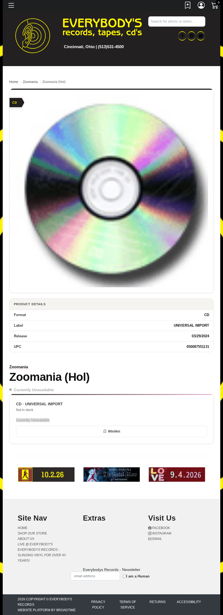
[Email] (200, 36)
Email (156, 539)
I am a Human (138, 576)
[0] (215, 6)
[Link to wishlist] (188, 6)
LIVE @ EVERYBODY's (35, 544)
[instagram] (191, 36)
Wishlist (114, 431)
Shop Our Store (32, 533)
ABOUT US (26, 539)
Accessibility (189, 602)
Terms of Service (127, 604)
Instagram (161, 533)
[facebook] (182, 36)
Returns (158, 602)
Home (13, 82)
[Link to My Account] (201, 6)
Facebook (160, 528)
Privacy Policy (98, 604)
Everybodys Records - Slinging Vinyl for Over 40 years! (42, 555)
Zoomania (30, 82)
